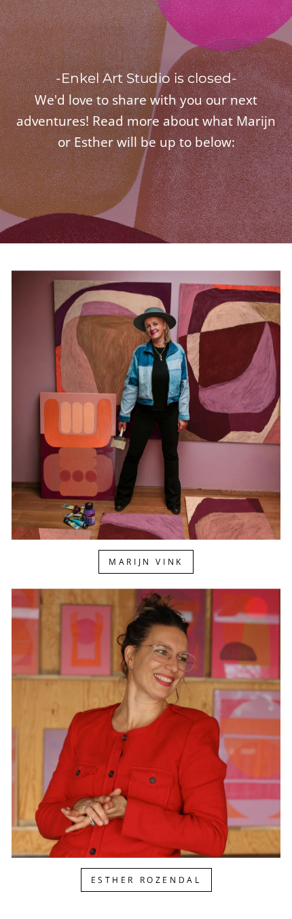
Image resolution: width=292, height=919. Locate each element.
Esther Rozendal (146, 880)
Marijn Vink (146, 562)
